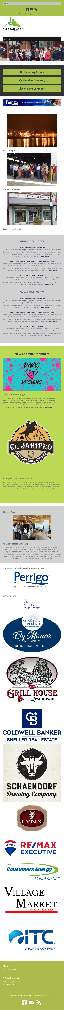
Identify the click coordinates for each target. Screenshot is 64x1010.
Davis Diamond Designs (14, 394)
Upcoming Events (33, 72)
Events (34, 14)
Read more (45, 256)
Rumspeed (52, 995)
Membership (14, 14)
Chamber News (43, 14)
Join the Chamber (34, 88)
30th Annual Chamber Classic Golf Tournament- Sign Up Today (32, 261)
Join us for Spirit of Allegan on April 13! (32, 275)
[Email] (31, 9)
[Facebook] (27, 9)
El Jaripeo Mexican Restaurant (18, 478)
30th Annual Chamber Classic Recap (32, 247)
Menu (8, 39)
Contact (52, 14)
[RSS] (36, 9)
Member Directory (25, 14)
